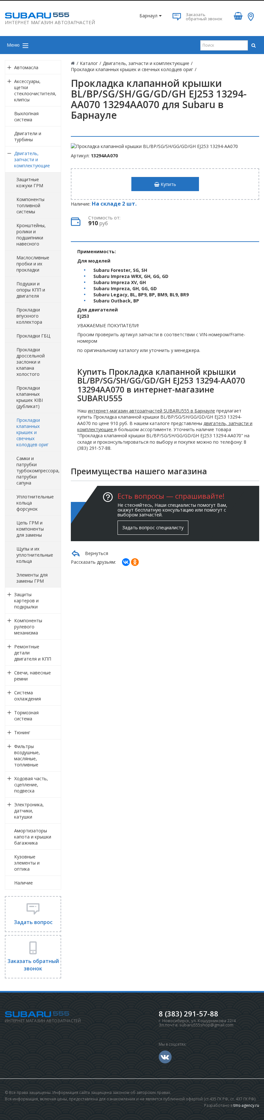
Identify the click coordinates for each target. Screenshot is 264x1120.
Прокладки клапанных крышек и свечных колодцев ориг (32, 432)
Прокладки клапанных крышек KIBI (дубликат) (29, 397)
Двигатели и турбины (27, 136)
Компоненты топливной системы (30, 205)
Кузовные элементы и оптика (27, 863)
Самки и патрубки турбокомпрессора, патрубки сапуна (38, 470)
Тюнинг (22, 732)
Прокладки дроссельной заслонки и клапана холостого (30, 362)
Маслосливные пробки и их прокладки (32, 264)
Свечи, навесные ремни (32, 676)
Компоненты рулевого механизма (28, 626)
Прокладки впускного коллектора (29, 316)
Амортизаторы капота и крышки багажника (32, 837)
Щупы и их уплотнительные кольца (34, 555)
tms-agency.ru (246, 1105)
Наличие (23, 883)
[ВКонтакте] (126, 562)
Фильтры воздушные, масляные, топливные (27, 755)
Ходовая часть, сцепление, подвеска (31, 784)
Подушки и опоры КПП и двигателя (30, 290)
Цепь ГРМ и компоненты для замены (30, 529)
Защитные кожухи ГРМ (29, 182)
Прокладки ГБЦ (33, 336)
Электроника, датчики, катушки (29, 810)
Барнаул (148, 16)
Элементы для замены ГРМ (32, 578)
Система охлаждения (27, 696)
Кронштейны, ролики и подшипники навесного (31, 234)
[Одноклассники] (135, 562)
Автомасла (26, 67)
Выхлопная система (26, 116)
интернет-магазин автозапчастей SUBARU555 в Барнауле (151, 411)
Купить (167, 184)
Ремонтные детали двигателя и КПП (32, 652)
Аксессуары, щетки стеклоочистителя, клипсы (35, 90)
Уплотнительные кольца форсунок (35, 503)
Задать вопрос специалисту (153, 527)
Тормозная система (26, 715)
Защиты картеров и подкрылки (26, 600)
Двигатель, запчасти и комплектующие (32, 159)
